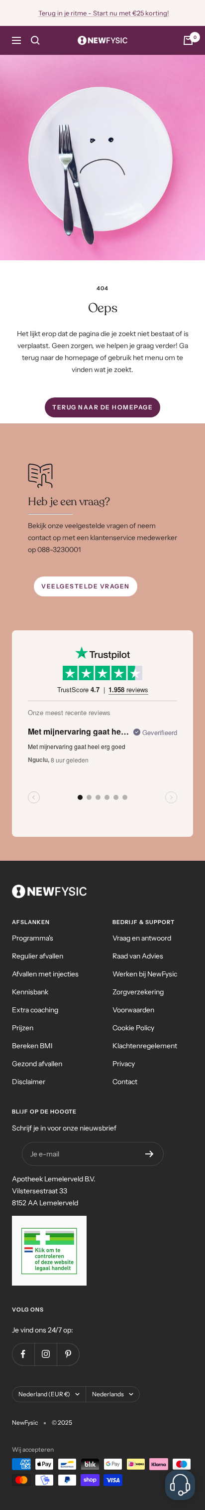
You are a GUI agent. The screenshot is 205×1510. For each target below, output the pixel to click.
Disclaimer (28, 1081)
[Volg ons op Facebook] (23, 1354)
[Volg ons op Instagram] (45, 1354)
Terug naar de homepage (102, 407)
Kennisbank (30, 991)
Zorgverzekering (138, 991)
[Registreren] (149, 1153)
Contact (124, 1081)
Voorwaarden (133, 1009)
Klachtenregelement (144, 1045)
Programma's (32, 938)
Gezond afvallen (37, 1063)
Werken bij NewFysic (144, 973)
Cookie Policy (133, 1027)
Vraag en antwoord (141, 938)
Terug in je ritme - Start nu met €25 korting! (103, 13)
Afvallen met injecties (45, 973)
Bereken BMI (32, 1045)
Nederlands (108, 1394)
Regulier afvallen (37, 955)
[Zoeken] (35, 40)
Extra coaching (35, 1009)
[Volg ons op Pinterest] (68, 1354)
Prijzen (22, 1027)
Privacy (123, 1063)
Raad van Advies (137, 955)
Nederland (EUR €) (44, 1394)
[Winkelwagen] (188, 40)
